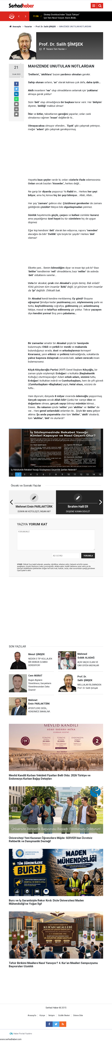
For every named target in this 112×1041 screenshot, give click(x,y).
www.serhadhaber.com (10, 1039)
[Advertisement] (65, 155)
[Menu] (93, 5)
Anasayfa (32, 1015)
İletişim (51, 1015)
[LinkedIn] (16, 94)
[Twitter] (16, 89)
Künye (42, 1015)
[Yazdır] (16, 109)
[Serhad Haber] (21, 5)
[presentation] (18, 16)
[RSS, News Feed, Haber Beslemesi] (62, 1024)
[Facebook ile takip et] (49, 1024)
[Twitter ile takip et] (56, 1024)
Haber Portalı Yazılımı (23, 1034)
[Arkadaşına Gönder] (16, 104)
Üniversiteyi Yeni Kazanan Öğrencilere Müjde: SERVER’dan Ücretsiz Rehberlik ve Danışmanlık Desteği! (62, 16)
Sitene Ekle (78, 1015)
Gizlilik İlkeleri (64, 1015)
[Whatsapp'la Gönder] (16, 99)
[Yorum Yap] (16, 114)
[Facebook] (16, 84)
